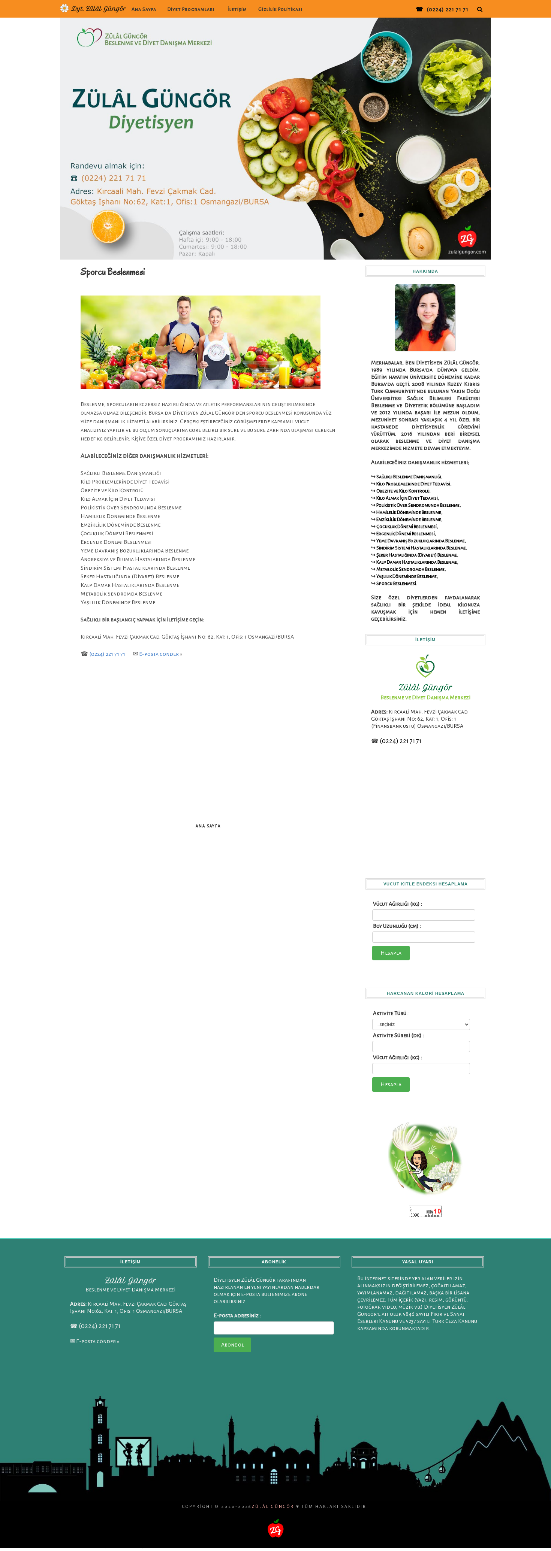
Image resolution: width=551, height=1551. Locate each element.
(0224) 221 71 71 (448, 9)
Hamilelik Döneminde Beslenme (408, 512)
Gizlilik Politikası (280, 9)
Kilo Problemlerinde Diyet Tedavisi (413, 484)
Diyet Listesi (446, 1545)
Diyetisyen (55, 1545)
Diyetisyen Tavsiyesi (252, 1545)
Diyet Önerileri (467, 1545)
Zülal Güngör (99, 1545)
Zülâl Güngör (273, 1506)
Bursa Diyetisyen (76, 1545)
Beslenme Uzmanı (161, 1545)
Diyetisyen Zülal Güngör (128, 1545)
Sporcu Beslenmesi (396, 583)
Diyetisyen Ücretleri (319, 1545)
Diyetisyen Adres (491, 1545)
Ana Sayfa (144, 9)
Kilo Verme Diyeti (398, 1545)
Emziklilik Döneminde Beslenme (408, 519)
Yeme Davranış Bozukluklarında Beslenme (420, 540)
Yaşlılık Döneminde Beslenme (406, 576)
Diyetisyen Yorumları (222, 1545)
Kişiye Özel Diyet (424, 1545)
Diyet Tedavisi (345, 1545)
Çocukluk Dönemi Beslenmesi (406, 526)
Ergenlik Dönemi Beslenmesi (405, 533)
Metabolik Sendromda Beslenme (410, 569)
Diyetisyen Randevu (191, 1545)
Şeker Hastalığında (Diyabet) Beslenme (416, 555)
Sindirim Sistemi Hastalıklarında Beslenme (421, 548)
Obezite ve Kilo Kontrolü (402, 491)
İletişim (237, 9)
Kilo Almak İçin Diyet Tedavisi (407, 498)
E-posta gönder (159, 654)
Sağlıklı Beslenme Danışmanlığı (408, 476)
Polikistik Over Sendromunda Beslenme (418, 505)
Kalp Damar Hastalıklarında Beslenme (416, 562)
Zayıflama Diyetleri (370, 1545)
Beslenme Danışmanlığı (286, 1545)
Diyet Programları (191, 9)
